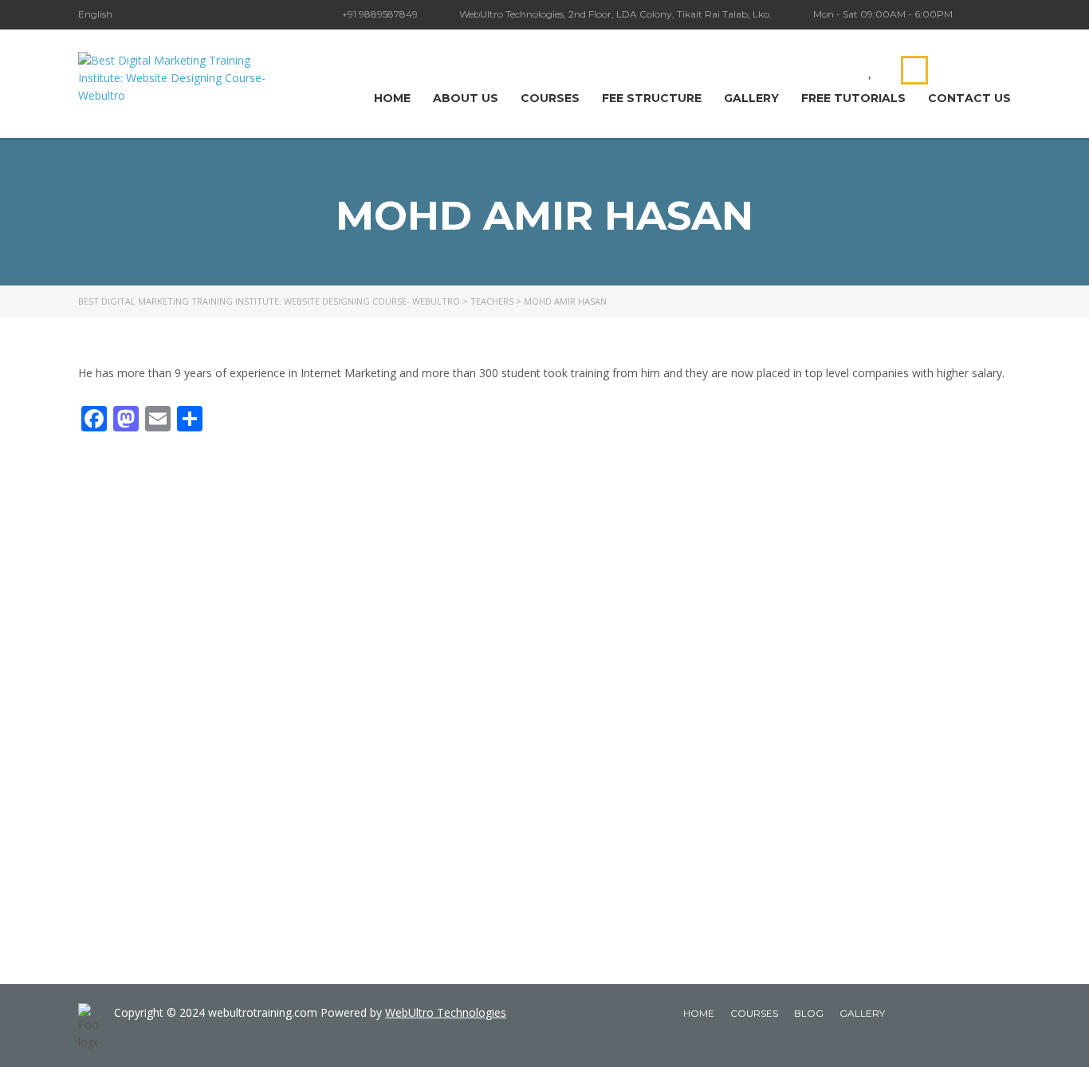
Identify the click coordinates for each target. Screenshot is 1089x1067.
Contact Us (969, 98)
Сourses (550, 98)
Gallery (751, 98)
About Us (465, 98)
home (698, 1013)
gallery (862, 1013)
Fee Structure (652, 98)
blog (809, 1013)
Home (392, 98)
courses (754, 1013)
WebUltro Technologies (445, 1012)
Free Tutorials (853, 98)
